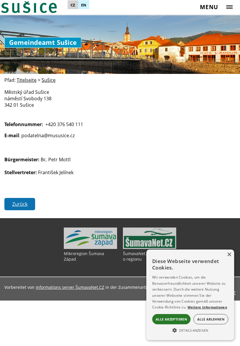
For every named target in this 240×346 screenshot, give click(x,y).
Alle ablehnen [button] (210, 319)
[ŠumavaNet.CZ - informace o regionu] (149, 247)
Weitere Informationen (207, 307)
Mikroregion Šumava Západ (84, 256)
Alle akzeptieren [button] (171, 319)
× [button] (229, 254)
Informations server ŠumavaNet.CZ (70, 287)
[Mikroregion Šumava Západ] (90, 247)
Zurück (20, 204)
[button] (190, 330)
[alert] (190, 295)
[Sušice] (37, 7)
